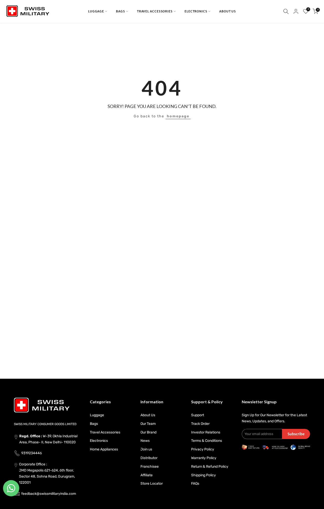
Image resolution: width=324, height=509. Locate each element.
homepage (178, 116)
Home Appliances (104, 449)
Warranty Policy (203, 458)
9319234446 (31, 453)
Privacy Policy (202, 449)
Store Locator (151, 483)
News (145, 441)
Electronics (99, 441)
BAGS (120, 11)
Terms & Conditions (206, 441)
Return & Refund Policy (209, 466)
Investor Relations (205, 432)
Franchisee (149, 466)
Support (197, 415)
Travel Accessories (105, 432)
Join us (146, 449)
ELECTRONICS (196, 11)
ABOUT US (227, 11)
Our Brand (148, 432)
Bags (94, 424)
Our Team (148, 424)
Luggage (97, 415)
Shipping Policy (203, 475)
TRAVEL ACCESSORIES (155, 11)
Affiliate (146, 475)
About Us (147, 415)
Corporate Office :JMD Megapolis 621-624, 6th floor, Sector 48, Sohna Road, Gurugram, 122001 (47, 473)
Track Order (200, 424)
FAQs (195, 483)
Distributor (148, 458)
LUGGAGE (96, 11)
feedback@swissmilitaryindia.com (48, 494)
